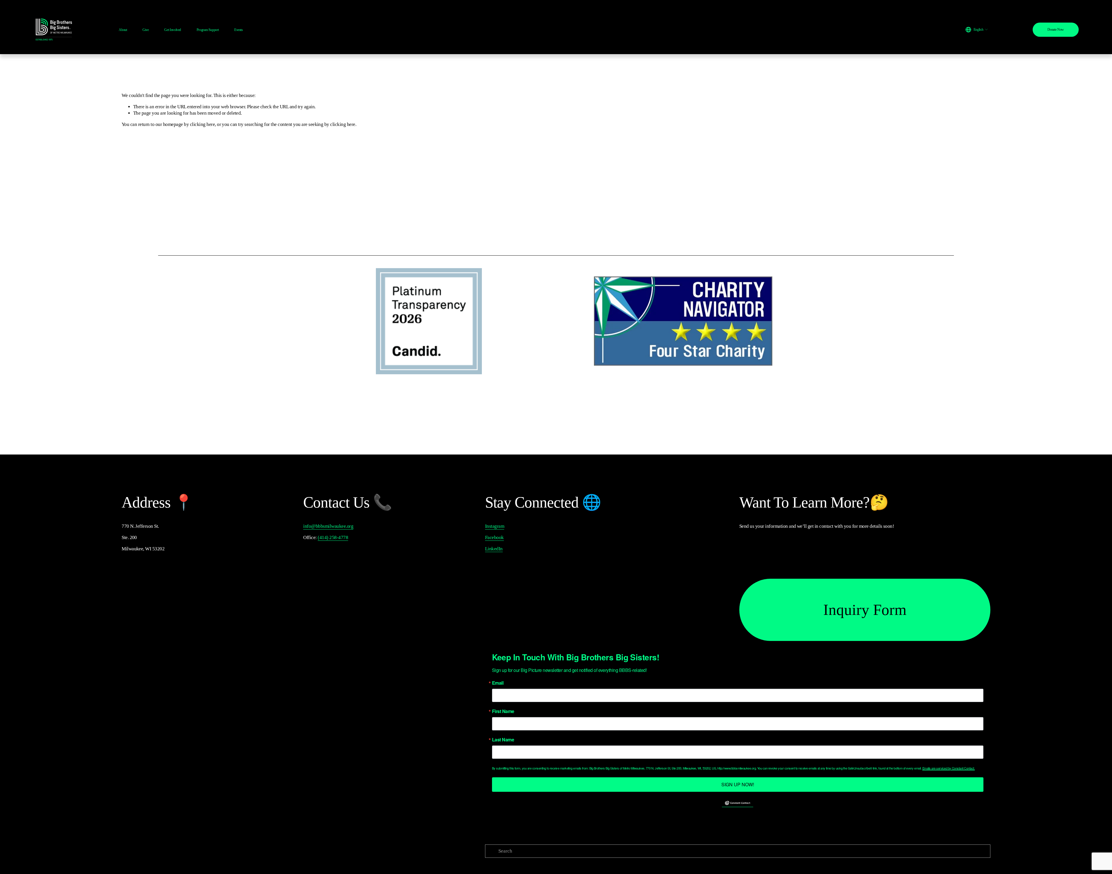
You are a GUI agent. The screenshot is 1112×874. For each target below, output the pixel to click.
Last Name (503, 739)
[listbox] (976, 29)
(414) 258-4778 (333, 537)
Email (497, 683)
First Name (503, 711)
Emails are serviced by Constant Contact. (948, 768)
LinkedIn (494, 548)
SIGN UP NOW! (737, 784)
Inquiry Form (864, 609)
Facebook (494, 537)
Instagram (494, 526)
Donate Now (1055, 30)
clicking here (202, 124)
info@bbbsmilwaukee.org (328, 526)
